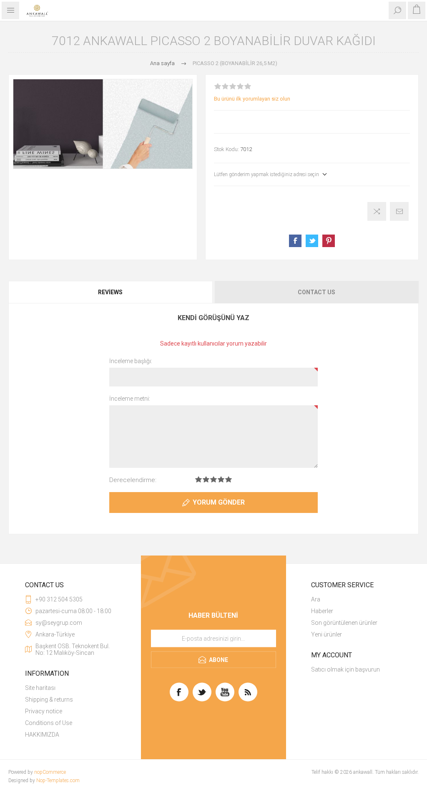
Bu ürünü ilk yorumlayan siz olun (252, 99)
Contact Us (316, 292)
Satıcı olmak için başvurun (345, 669)
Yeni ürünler (326, 634)
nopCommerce (50, 772)
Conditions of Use (48, 723)
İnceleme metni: (129, 398)
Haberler (322, 611)
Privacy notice (43, 711)
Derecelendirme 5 (228, 479)
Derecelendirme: (132, 480)
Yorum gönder (219, 502)
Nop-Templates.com (58, 780)
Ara (315, 599)
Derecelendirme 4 (221, 479)
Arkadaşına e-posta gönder (399, 211)
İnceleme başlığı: (130, 361)
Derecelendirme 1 (198, 479)
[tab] (111, 292)
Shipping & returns (49, 699)
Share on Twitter (312, 241)
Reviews (110, 292)
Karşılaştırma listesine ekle (376, 211)
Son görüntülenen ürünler (344, 622)
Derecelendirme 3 (213, 479)
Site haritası (40, 687)
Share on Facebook (295, 241)
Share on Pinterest (328, 241)
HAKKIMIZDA (42, 734)
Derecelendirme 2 (206, 479)
